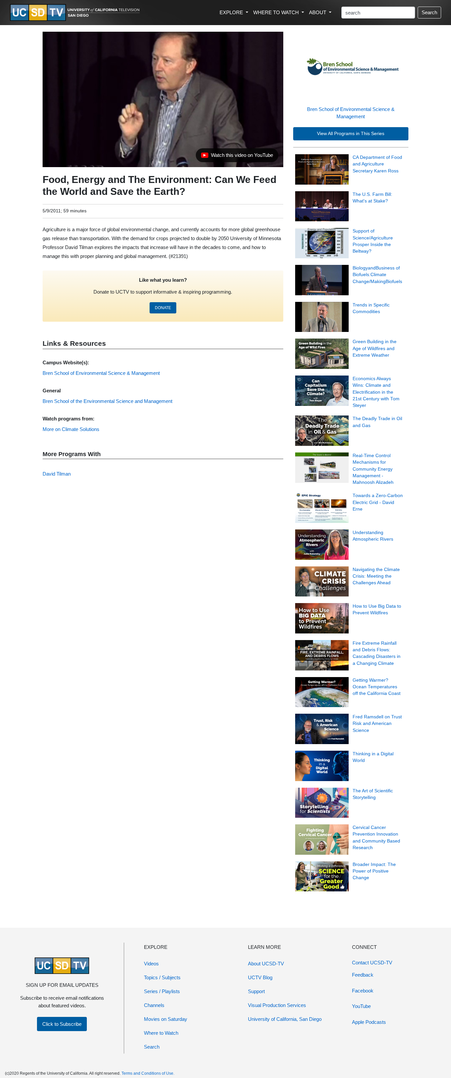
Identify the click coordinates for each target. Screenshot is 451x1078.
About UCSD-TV (266, 963)
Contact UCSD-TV (372, 962)
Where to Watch (161, 1033)
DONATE (163, 307)
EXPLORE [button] (232, 12)
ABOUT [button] (318, 12)
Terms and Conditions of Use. (147, 1073)
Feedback (362, 975)
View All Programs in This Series (350, 133)
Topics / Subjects (162, 977)
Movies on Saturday (165, 1019)
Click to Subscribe (62, 1024)
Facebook (362, 990)
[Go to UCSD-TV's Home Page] (76, 13)
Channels (154, 1005)
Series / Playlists (162, 991)
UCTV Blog (260, 977)
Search (429, 12)
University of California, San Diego (285, 1019)
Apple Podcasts (369, 1022)
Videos (151, 963)
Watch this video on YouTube (237, 157)
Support (256, 991)
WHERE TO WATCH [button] (276, 12)
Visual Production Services (277, 1005)
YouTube (361, 1006)
